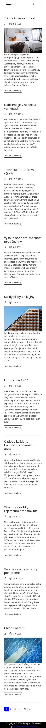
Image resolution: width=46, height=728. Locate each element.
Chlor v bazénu (15, 628)
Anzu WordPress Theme (24, 726)
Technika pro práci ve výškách (19, 171)
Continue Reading (13, 90)
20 (25, 709)
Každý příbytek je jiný (19, 297)
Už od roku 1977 (16, 380)
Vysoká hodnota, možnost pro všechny (23, 240)
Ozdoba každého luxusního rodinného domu (19, 445)
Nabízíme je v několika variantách (20, 106)
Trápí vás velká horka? (19, 18)
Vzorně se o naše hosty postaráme (20, 571)
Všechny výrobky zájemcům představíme (21, 509)
